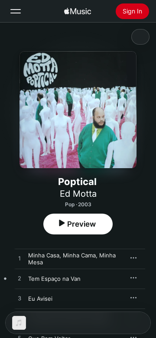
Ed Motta (78, 193)
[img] (77, 11)
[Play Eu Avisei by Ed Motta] (19, 298)
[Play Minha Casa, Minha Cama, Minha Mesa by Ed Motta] (19, 259)
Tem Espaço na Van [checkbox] (54, 278)
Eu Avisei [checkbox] (40, 298)
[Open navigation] (15, 11)
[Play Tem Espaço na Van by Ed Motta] (19, 279)
